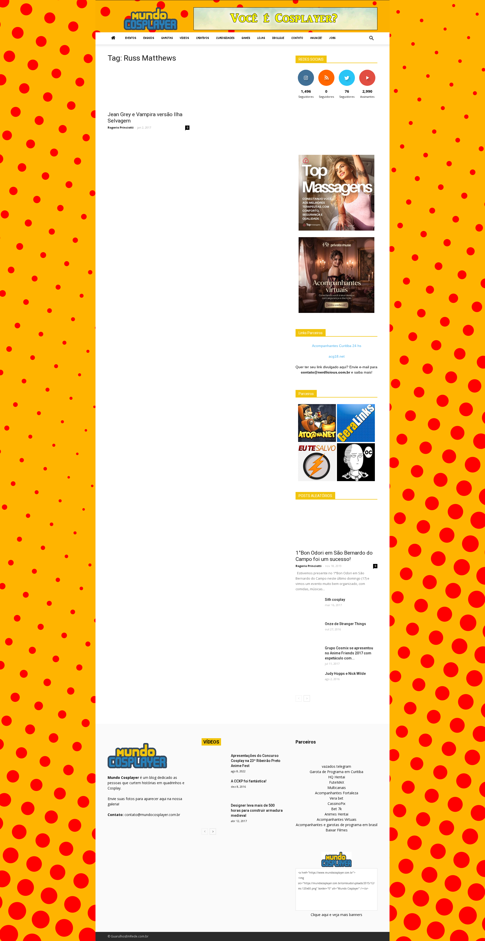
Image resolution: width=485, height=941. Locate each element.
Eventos (130, 38)
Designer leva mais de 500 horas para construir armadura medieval (257, 810)
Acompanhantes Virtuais (336, 819)
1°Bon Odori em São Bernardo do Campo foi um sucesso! (334, 556)
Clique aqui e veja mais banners (336, 914)
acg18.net (337, 356)
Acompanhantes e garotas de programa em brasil (336, 824)
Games (245, 38)
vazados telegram (336, 766)
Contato (297, 38)
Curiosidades (225, 38)
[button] (371, 38)
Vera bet (336, 798)
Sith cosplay (335, 600)
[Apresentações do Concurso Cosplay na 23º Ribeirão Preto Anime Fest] (214, 762)
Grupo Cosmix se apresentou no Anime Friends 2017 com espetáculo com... (349, 653)
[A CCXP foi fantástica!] (214, 787)
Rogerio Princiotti (121, 127)
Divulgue (278, 38)
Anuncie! (316, 38)
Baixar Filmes (337, 830)
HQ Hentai (336, 777)
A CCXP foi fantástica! (248, 781)
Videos (184, 38)
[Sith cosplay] (308, 606)
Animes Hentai (336, 814)
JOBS (332, 38)
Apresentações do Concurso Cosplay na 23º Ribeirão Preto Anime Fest (255, 761)
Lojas (261, 38)
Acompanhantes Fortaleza (336, 792)
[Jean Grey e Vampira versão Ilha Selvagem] (148, 88)
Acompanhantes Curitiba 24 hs (336, 346)
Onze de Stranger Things (345, 624)
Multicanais (336, 787)
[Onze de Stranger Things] (308, 630)
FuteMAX (336, 782)
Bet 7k (336, 808)
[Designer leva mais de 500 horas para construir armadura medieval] (214, 812)
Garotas (167, 38)
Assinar (367, 71)
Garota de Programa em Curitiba (336, 771)
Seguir (305, 71)
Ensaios (148, 38)
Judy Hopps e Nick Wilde (345, 674)
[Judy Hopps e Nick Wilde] (308, 680)
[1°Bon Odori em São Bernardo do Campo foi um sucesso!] (336, 526)
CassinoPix (336, 803)
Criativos (202, 38)
